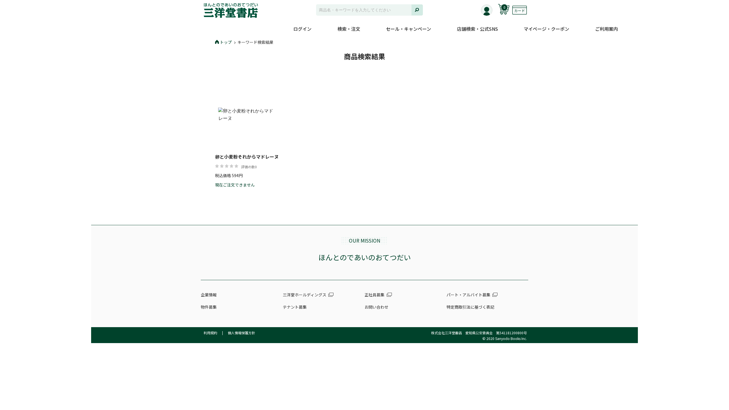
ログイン (302, 28)
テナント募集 (295, 307)
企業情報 (209, 295)
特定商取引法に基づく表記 (470, 307)
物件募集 (209, 307)
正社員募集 (374, 295)
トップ (226, 42)
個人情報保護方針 (241, 332)
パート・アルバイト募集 (468, 295)
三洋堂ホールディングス (304, 295)
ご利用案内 (606, 28)
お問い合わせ (376, 307)
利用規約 (210, 332)
